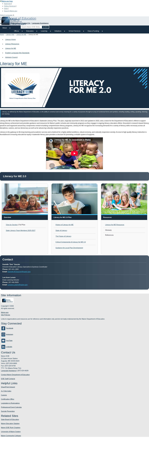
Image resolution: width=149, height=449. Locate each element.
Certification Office (7, 399)
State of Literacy (61, 230)
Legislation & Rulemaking (10, 403)
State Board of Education (10, 419)
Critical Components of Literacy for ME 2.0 (71, 242)
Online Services (10, 6)
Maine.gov (5, 312)
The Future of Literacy (63, 236)
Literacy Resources (12, 44)
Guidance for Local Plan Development (69, 248)
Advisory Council (11, 57)
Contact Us (26, 23)
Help (6, 8)
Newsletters (15, 23)
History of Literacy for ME (64, 225)
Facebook (9, 328)
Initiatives (56, 31)
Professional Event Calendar (11, 407)
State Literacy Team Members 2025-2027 (20, 230)
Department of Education (18, 18)
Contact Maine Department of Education (15, 375)
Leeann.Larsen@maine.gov (18, 285)
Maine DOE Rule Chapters (10, 427)
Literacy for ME (21, 34)
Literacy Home (10, 39)
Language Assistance (40, 23)
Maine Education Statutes (10, 423)
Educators (29, 31)
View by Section (12, 225)
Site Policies (5, 315)
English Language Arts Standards (17, 53)
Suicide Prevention (8, 411)
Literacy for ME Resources (114, 225)
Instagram (9, 334)
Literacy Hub (10, 34)
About (3, 28)
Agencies (7, 4)
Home (2, 34)
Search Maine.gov (10, 11)
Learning (42, 31)
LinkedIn (9, 347)
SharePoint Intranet (8, 387)
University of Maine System (11, 432)
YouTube (9, 340)
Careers (4, 395)
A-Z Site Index (6, 391)
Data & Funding (92, 31)
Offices (15, 31)
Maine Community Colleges (11, 436)
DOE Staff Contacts (8, 379)
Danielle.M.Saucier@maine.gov (19, 272)
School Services (73, 31)
